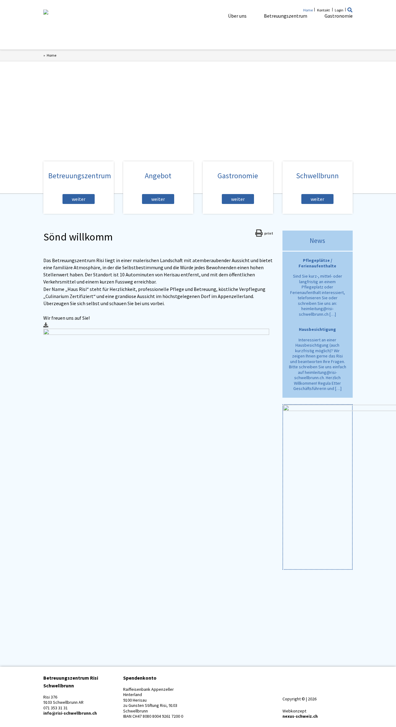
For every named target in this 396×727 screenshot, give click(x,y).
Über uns (237, 16)
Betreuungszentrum (285, 16)
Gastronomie (339, 16)
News (317, 240)
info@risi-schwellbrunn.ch (70, 713)
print (268, 233)
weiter (78, 199)
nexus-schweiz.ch (300, 716)
